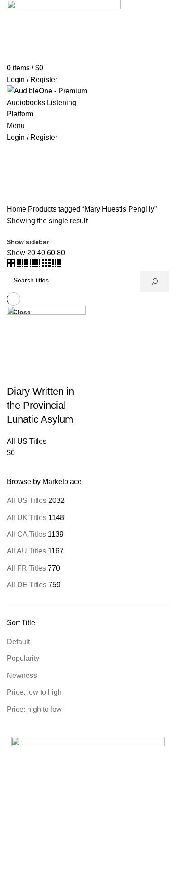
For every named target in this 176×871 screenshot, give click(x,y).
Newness (22, 675)
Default (18, 641)
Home (16, 209)
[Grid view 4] (56, 265)
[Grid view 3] (47, 265)
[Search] (154, 281)
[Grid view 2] (12, 265)
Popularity (23, 658)
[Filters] (11, 859)
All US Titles (26, 500)
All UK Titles (26, 517)
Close (22, 312)
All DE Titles (26, 585)
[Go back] (18, 165)
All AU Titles (26, 551)
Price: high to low (34, 709)
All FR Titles (26, 568)
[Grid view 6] (36, 265)
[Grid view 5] (23, 265)
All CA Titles (26, 534)
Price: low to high (34, 692)
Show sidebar (28, 242)
